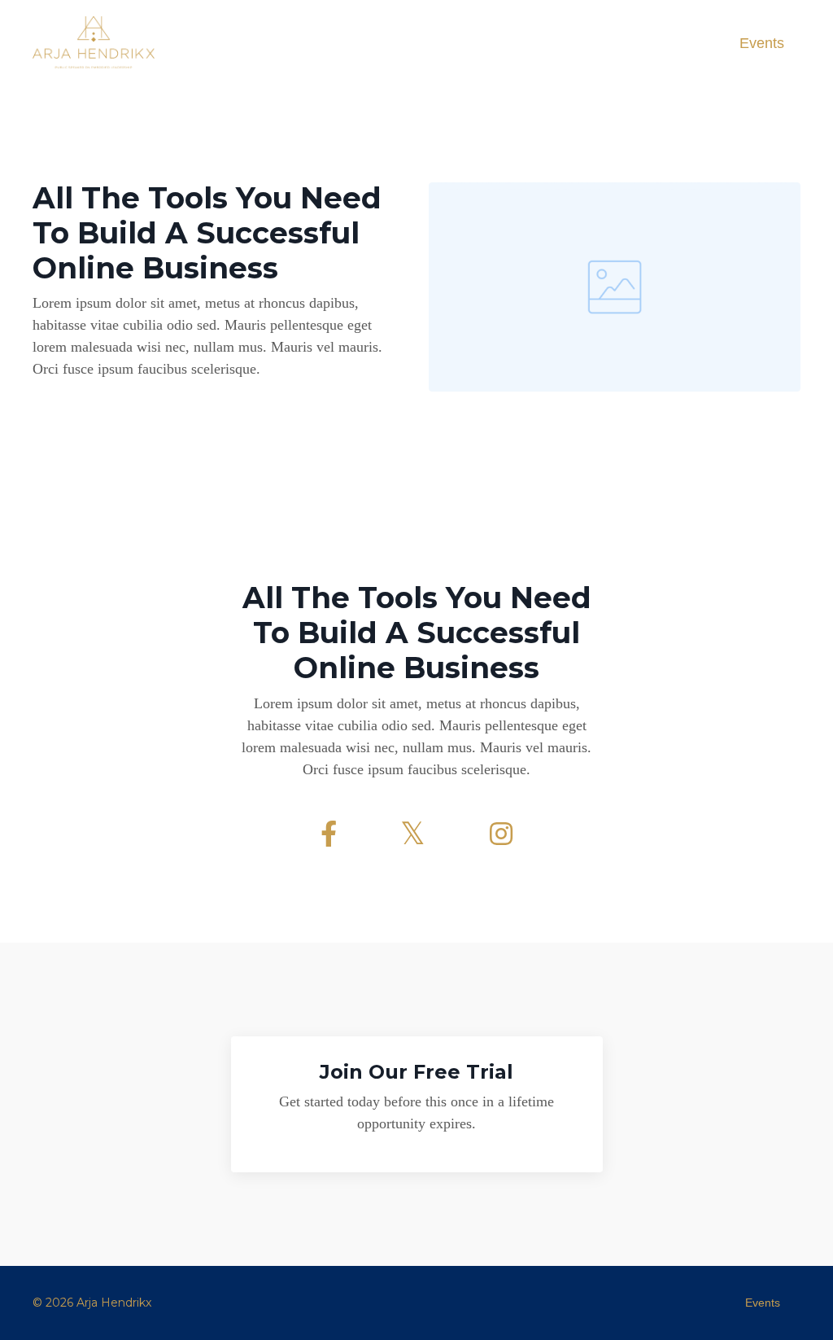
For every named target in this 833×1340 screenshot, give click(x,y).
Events (761, 43)
